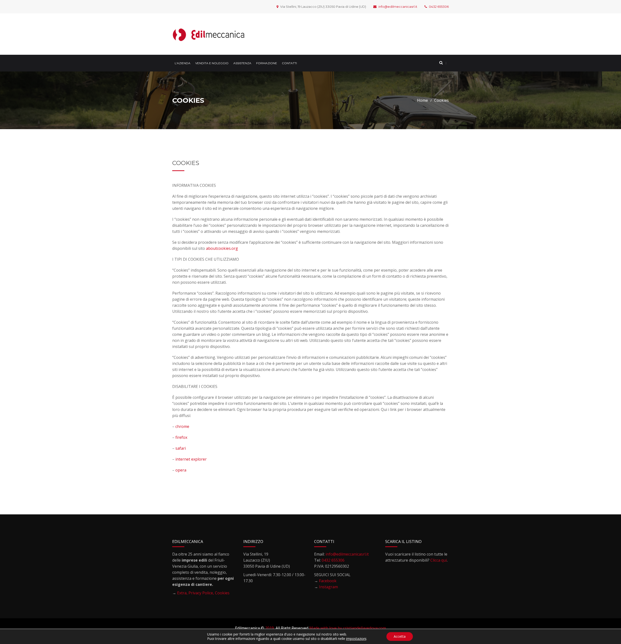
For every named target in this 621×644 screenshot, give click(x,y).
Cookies (222, 593)
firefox (181, 437)
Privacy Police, (201, 593)
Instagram (328, 586)
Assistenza (242, 63)
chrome (182, 426)
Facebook (327, 580)
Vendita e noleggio (212, 63)
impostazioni (356, 638)
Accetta (400, 636)
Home (422, 100)
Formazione (266, 63)
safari (180, 448)
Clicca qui (438, 560)
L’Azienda (182, 63)
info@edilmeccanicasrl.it (397, 6)
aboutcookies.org (222, 248)
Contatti (289, 63)
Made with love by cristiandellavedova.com (347, 628)
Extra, (182, 593)
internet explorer (191, 459)
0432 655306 (439, 6)
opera (180, 470)
